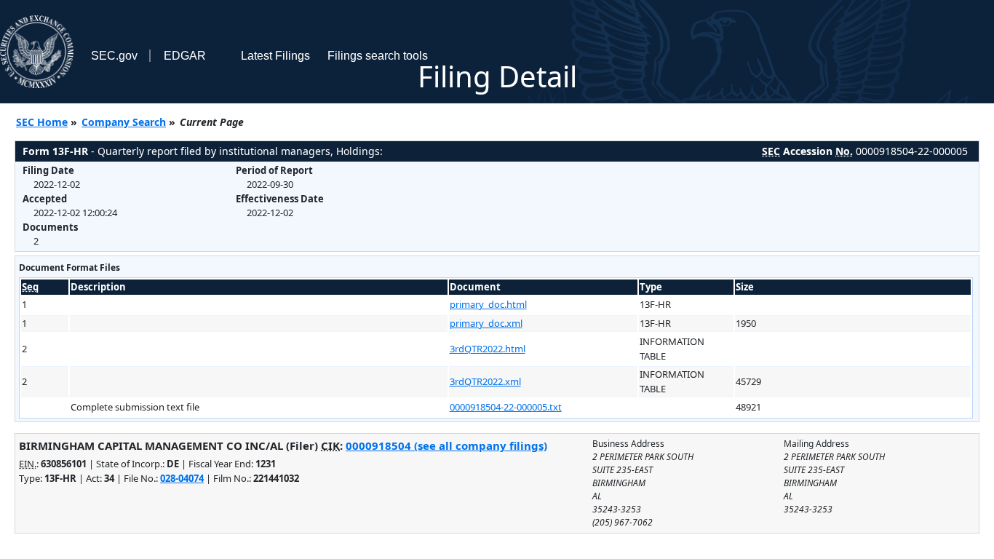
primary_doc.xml (486, 323)
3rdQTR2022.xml (485, 381)
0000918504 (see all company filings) (446, 445)
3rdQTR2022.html (487, 348)
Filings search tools (377, 55)
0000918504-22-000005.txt (506, 406)
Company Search (123, 122)
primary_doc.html (488, 304)
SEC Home (42, 122)
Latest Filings (275, 55)
